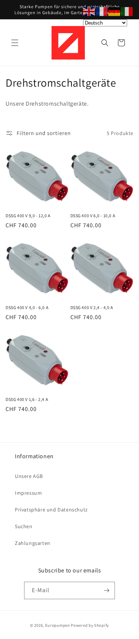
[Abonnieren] (106, 590)
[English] (89, 11)
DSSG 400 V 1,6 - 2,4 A (27, 399)
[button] (15, 43)
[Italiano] (127, 11)
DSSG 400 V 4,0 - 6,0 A (27, 307)
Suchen (24, 526)
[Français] (102, 11)
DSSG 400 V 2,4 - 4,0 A (91, 307)
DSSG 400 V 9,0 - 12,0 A (28, 215)
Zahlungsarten (32, 543)
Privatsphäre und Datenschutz (51, 509)
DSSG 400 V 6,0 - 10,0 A (92, 215)
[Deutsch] (114, 11)
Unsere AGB (29, 476)
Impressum (28, 492)
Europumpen (57, 625)
